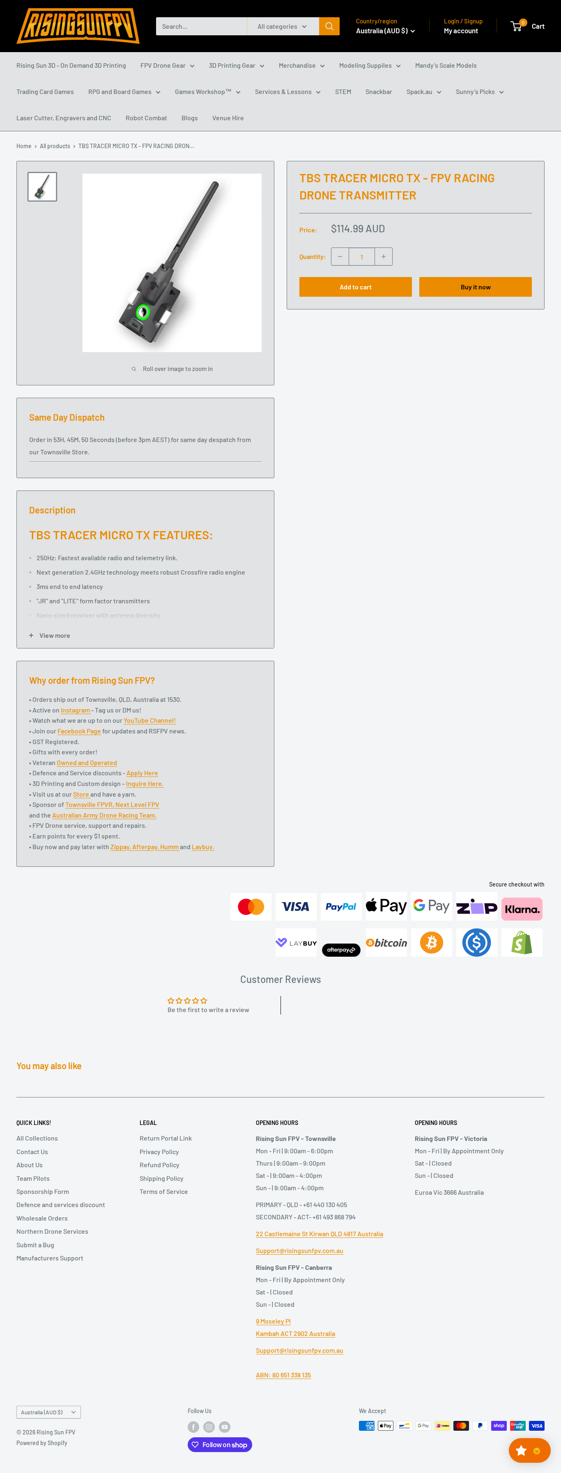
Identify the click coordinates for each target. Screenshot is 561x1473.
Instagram (76, 710)
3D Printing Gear (232, 65)
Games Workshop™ (203, 91)
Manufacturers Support (49, 1258)
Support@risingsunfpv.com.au (299, 1250)
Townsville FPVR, (90, 804)
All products (55, 145)
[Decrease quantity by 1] (340, 256)
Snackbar (379, 91)
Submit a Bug (35, 1244)
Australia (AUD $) (41, 1412)
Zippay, (121, 846)
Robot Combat (146, 117)
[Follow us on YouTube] (224, 1426)
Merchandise (297, 65)
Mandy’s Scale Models (446, 65)
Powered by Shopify (41, 1442)
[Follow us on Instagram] (209, 1426)
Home (24, 145)
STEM (343, 91)
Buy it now (476, 287)
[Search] (329, 26)
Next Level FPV (137, 804)
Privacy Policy (159, 1151)
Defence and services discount (60, 1204)
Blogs (190, 117)
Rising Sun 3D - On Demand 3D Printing (71, 65)
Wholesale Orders (42, 1218)
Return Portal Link (166, 1138)
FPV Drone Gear (163, 65)
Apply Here (142, 773)
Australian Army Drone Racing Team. (104, 815)
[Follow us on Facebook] (193, 1426)
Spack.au (419, 91)
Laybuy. (203, 846)
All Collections (37, 1138)
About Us (29, 1164)
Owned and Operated (87, 762)
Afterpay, (146, 846)
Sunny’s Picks (475, 91)
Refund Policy (159, 1164)
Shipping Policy (162, 1178)
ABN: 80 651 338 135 (283, 1375)
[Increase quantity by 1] (383, 256)
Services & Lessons (283, 91)
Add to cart (356, 287)
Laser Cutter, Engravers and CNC (63, 117)
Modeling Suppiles (365, 65)
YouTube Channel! (150, 720)
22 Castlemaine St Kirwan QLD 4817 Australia (319, 1233)
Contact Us (32, 1151)
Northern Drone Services (52, 1231)
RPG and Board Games (120, 91)
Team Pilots (33, 1178)
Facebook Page (79, 731)
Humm (170, 846)
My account (461, 30)
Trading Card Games (45, 91)
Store (81, 794)
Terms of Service (164, 1191)
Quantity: (312, 256)
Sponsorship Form (42, 1191)
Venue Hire (228, 117)
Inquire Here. (144, 783)
